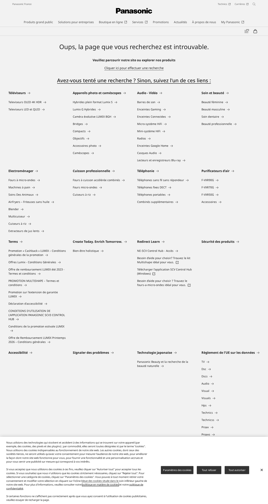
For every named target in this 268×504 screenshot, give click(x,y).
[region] (134, 470)
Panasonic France (22, 4)
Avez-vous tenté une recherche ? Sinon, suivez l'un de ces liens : (134, 80)
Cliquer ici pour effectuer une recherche (134, 68)
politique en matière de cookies (100, 484)
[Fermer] (261, 470)
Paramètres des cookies (177, 470)
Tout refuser (209, 470)
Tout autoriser (237, 470)
